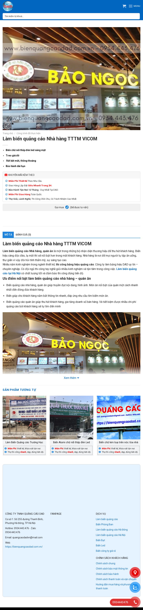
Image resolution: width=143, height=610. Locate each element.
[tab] (8, 235)
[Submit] (137, 16)
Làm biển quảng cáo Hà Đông (112, 529)
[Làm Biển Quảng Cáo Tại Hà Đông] (12, 6)
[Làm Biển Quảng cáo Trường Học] (24, 417)
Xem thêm (70, 378)
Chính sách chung (105, 563)
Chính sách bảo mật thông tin (112, 568)
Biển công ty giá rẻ (106, 550)
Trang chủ (8, 133)
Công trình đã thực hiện (28, 133)
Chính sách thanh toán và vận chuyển (116, 579)
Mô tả (8, 234)
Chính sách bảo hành (107, 574)
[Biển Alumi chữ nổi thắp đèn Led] (71, 417)
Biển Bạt (100, 540)
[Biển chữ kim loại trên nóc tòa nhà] (118, 417)
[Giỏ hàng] (124, 6)
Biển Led (100, 545)
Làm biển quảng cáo (107, 519)
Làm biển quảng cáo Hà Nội (110, 535)
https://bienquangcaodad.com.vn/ (24, 546)
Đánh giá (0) (23, 234)
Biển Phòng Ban (104, 524)
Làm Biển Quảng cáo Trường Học (24, 442)
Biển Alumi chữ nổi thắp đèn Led (71, 442)
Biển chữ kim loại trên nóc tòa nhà (118, 442)
